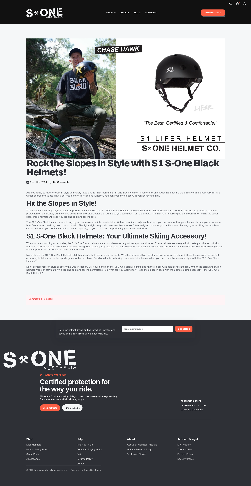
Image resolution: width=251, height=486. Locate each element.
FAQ (79, 454)
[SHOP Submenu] (114, 12)
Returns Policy (85, 458)
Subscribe (184, 328)
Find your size (72, 408)
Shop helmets (50, 408)
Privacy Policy (185, 454)
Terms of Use (184, 449)
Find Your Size (85, 444)
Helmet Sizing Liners (37, 449)
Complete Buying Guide (89, 449)
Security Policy (185, 458)
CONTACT (151, 12)
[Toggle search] (230, 4)
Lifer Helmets (33, 444)
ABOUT (124, 12)
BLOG (137, 12)
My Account (184, 444)
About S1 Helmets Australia (142, 444)
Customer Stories (136, 454)
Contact (81, 463)
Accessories (33, 458)
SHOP (109, 12)
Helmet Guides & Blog (139, 449)
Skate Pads (32, 454)
